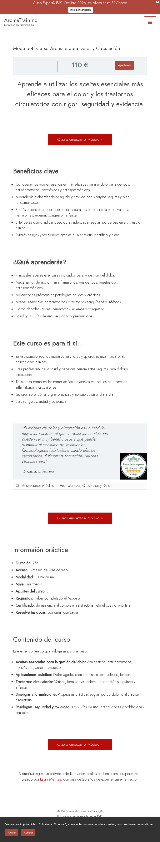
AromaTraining (21, 20)
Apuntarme (124, 65)
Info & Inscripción (80, 10)
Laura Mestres (50, 779)
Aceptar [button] (28, 833)
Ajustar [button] (12, 833)
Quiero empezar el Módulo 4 (80, 139)
